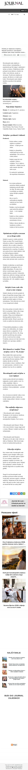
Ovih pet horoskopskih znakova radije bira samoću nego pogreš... (14, 575)
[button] (23, 11)
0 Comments (22, 55)
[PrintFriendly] (23, 493)
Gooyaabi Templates (17, 768)
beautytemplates (18, 767)
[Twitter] (16, 493)
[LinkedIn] (21, 493)
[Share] (10, 493)
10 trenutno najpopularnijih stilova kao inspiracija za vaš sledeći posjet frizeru (17, 678)
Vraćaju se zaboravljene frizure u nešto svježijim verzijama (16, 671)
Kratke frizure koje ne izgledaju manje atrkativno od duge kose (17, 664)
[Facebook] (13, 493)
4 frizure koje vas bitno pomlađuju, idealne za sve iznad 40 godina (17, 684)
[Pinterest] (18, 493)
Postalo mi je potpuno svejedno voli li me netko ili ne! (17, 658)
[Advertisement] (14, 30)
